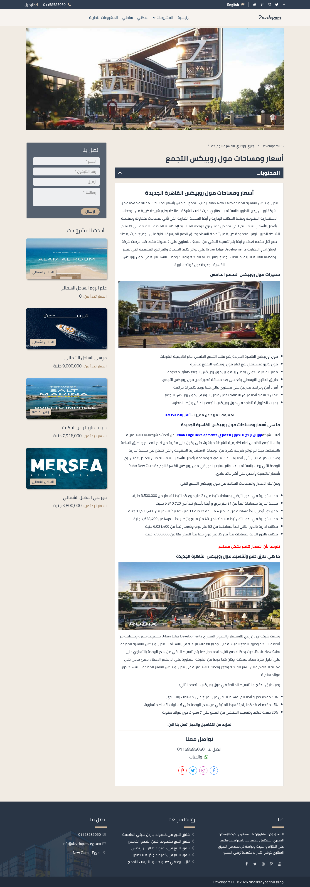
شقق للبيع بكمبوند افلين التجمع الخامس (159, 841)
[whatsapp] (306, 469)
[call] (306, 459)
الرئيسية (184, 17)
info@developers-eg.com (82, 843)
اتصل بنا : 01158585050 (199, 749)
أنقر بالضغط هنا (178, 414)
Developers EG (224, 881)
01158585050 (90, 834)
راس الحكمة (40, 412)
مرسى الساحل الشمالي (85, 358)
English (233, 4)
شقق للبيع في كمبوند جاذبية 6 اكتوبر (161, 854)
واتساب (196, 757)
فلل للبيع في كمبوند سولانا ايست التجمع (159, 861)
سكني (142, 17)
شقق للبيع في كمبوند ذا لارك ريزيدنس (160, 848)
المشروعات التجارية (103, 17)
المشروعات (165, 17)
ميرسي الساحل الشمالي (85, 497)
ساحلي (127, 17)
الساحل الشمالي (43, 272)
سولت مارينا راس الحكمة (84, 427)
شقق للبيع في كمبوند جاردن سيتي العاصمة (156, 834)
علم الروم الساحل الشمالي (83, 288)
